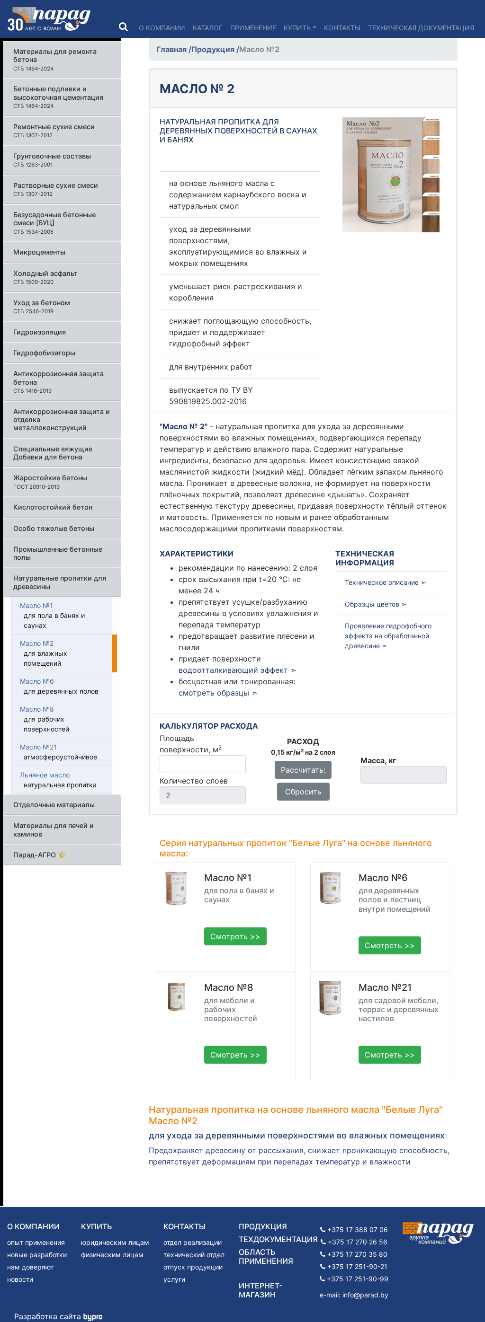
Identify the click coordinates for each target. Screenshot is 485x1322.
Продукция (213, 49)
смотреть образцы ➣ (218, 692)
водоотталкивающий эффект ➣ (237, 670)
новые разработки (37, 1255)
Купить (297, 28)
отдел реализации (192, 1242)
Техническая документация (421, 28)
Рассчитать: (303, 770)
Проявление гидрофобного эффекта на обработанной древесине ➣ (388, 636)
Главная (172, 49)
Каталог (208, 28)
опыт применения (36, 1242)
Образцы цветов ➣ (376, 604)
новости (20, 1279)
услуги (174, 1279)
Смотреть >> (235, 936)
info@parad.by (365, 1295)
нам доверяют (30, 1267)
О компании (162, 28)
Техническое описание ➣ (385, 582)
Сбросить (303, 791)
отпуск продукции (193, 1267)
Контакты (342, 28)
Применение (253, 28)
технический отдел (194, 1255)
